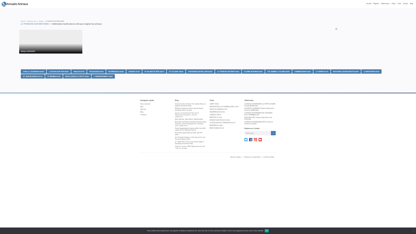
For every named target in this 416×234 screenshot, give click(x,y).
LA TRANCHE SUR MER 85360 (228, 71)
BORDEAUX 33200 (216, 125)
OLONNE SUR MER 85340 (253, 71)
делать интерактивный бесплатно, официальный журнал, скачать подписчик (187, 114)
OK (267, 231)
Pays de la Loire (32, 21)
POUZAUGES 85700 (96, 71)
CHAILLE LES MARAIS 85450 (33, 71)
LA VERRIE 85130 (322, 71)
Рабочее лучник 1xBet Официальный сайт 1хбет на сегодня (190, 147)
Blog (411, 3)
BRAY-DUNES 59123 (217, 128)
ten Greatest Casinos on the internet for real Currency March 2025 (190, 138)
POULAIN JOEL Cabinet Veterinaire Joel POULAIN (258, 118)
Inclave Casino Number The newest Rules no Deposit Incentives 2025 (190, 105)
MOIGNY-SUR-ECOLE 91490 (220, 120)
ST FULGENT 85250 (176, 71)
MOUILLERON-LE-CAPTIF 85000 (77, 76)
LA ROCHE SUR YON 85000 (59, 71)
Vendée (41, 21)
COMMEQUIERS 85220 (302, 71)
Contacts (143, 114)
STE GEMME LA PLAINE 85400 (278, 71)
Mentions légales (235, 157)
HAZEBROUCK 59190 (217, 112)
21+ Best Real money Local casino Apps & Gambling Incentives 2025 (189, 142)
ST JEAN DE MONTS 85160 (33, 76)
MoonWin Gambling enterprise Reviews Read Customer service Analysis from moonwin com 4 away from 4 (190, 123)
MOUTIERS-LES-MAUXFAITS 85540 (346, 71)
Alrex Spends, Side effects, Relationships (189, 119)
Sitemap (143, 109)
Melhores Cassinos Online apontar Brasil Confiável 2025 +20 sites (189, 109)
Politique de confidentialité (252, 157)
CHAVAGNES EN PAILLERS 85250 (200, 71)
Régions (376, 3)
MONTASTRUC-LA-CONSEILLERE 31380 (224, 106)
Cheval (405, 3)
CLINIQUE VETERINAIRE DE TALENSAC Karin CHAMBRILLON (258, 114)
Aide (141, 106)
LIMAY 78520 (214, 104)
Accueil (368, 3)
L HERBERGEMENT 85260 (103, 76)
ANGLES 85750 (78, 71)
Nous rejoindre (145, 104)
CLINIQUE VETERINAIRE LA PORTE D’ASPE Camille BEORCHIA (259, 105)
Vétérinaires (385, 3)
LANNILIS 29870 (215, 114)
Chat (399, 3)
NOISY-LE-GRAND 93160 (218, 109)
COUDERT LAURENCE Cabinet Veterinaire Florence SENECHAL (259, 109)
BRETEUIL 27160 (216, 117)
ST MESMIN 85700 (54, 76)
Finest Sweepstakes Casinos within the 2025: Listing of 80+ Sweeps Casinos (190, 129)
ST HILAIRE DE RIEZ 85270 (154, 71)
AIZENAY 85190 (134, 71)
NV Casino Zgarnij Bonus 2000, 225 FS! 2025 (188, 133)
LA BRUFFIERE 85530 (371, 71)
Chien (394, 3)
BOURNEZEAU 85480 (116, 71)
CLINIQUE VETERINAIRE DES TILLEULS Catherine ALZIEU (258, 123)
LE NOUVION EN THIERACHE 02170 (222, 123)
